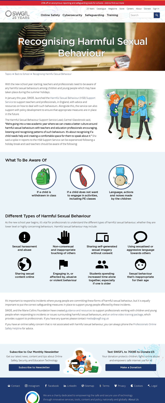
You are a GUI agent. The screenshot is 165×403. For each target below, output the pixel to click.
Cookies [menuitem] (138, 385)
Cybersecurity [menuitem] (72, 15)
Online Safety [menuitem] (50, 15)
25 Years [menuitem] (90, 8)
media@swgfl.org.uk (97, 318)
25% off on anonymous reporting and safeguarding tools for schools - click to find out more (82, 3)
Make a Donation (130, 367)
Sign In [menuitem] (156, 8)
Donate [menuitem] (147, 8)
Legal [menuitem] (154, 385)
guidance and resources (78, 310)
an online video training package (125, 314)
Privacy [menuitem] (122, 385)
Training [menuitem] (112, 15)
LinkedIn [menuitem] (72, 385)
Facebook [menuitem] (53, 385)
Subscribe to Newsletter (34, 367)
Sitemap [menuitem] (89, 385)
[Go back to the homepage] (17, 14)
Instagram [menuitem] (34, 385)
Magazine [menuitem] (112, 8)
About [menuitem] (139, 8)
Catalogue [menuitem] (101, 8)
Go (157, 15)
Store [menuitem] (121, 8)
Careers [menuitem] (130, 8)
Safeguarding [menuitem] (94, 15)
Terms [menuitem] (106, 385)
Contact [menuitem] (15, 385)
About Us (133, 399)
